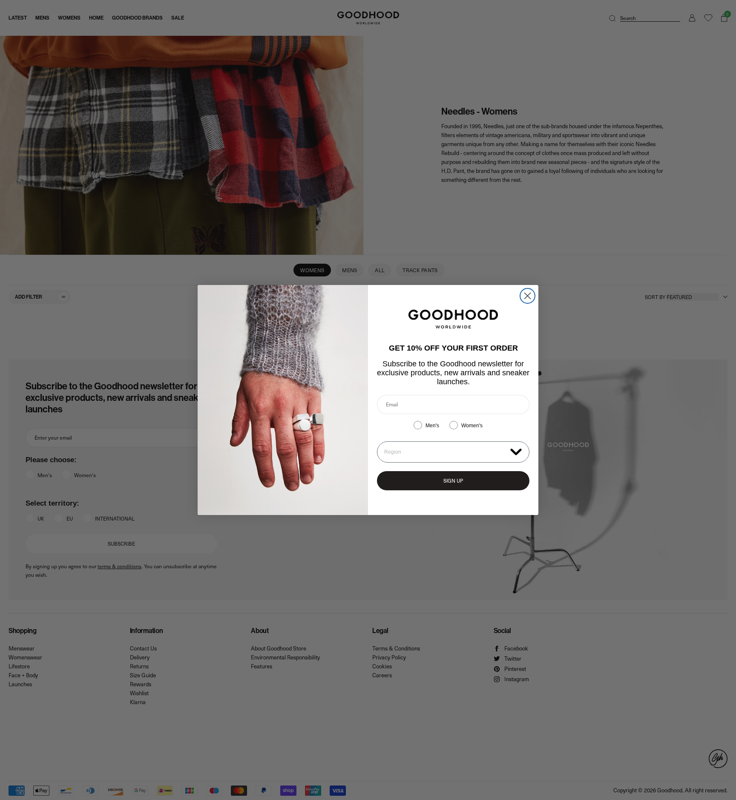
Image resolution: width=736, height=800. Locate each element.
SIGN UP (453, 480)
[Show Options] (516, 451)
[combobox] (445, 452)
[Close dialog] (527, 295)
